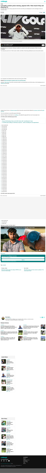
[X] (7, 461)
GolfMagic (17, 114)
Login (24, 462)
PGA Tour (8, 386)
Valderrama (3, 83)
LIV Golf (2, 330)
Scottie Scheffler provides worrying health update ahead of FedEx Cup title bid (10, 388)
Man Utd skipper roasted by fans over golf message (15, 80)
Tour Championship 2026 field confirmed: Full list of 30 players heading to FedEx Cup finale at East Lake (10, 430)
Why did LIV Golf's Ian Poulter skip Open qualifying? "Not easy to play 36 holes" (34, 270)
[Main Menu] (44, 1)
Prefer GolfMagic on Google (8, 44)
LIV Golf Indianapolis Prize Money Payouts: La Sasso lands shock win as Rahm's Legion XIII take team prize (9, 327)
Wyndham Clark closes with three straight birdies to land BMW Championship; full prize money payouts (10, 437)
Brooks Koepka (14, 110)
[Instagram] (4, 461)
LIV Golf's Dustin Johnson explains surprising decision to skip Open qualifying (30, 333)
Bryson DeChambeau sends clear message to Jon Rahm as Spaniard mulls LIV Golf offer (30, 338)
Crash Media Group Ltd (6, 463)
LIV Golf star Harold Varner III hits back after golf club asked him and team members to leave (31, 327)
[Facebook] (2, 461)
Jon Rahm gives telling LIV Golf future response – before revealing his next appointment (20, 122)
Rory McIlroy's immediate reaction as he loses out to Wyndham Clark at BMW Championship (10, 423)
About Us (24, 458)
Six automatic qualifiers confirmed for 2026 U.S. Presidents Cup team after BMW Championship (10, 382)
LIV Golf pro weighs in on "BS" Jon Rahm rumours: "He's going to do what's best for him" (8, 338)
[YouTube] (9, 461)
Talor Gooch (7, 82)
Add (43, 45)
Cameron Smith (37, 110)
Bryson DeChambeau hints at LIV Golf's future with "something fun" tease (17, 121)
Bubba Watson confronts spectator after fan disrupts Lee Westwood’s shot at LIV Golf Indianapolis (9, 333)
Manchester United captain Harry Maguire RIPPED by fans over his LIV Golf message (11, 270)
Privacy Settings (25, 461)
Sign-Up (24, 463)
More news (3, 253)
